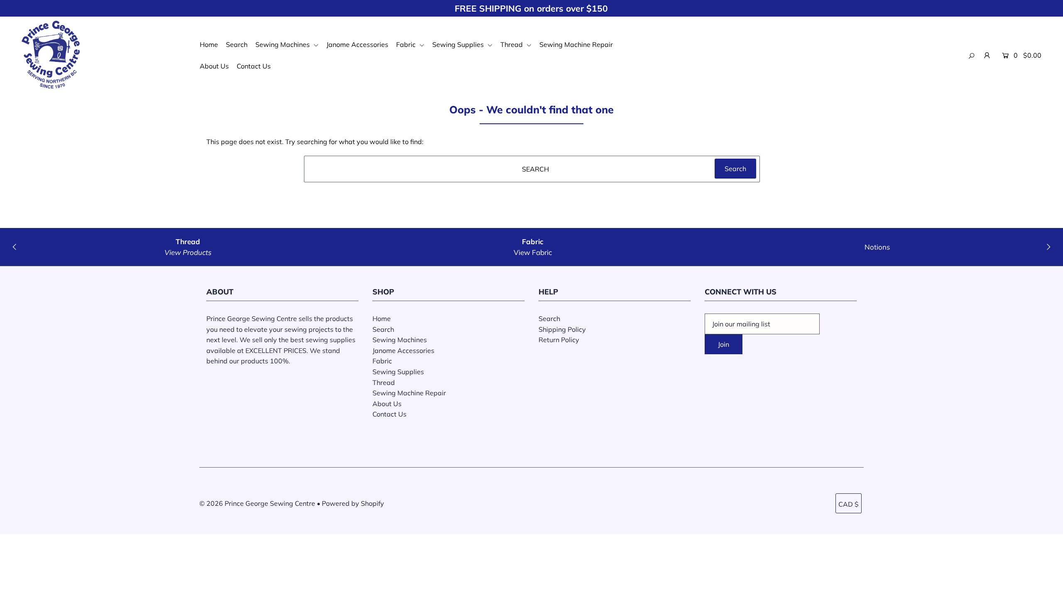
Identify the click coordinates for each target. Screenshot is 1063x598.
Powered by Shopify (353, 503)
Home (209, 44)
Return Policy (559, 340)
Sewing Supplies (458, 44)
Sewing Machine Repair (576, 44)
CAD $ (848, 504)
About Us (214, 66)
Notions (877, 247)
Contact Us (254, 66)
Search (236, 44)
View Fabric (533, 252)
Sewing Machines (283, 44)
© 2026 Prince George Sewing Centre (257, 503)
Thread (512, 44)
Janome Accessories (357, 44)
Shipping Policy (562, 329)
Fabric (406, 44)
